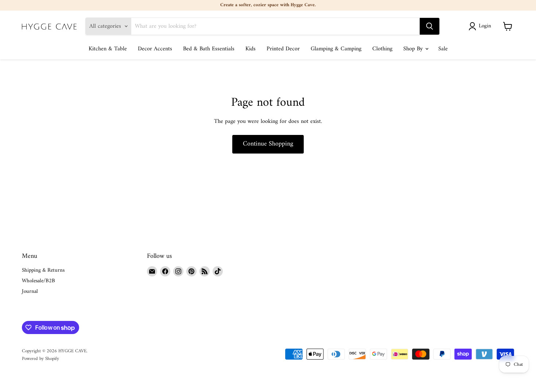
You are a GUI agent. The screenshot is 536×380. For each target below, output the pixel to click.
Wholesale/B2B (38, 281)
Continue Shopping (268, 144)
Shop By (413, 49)
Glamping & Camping (336, 49)
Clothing (382, 49)
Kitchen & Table (108, 49)
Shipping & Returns (43, 270)
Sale (443, 49)
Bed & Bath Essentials (208, 49)
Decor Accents (155, 49)
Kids (250, 49)
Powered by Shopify (40, 358)
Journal (30, 291)
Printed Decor (283, 49)
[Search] (429, 26)
